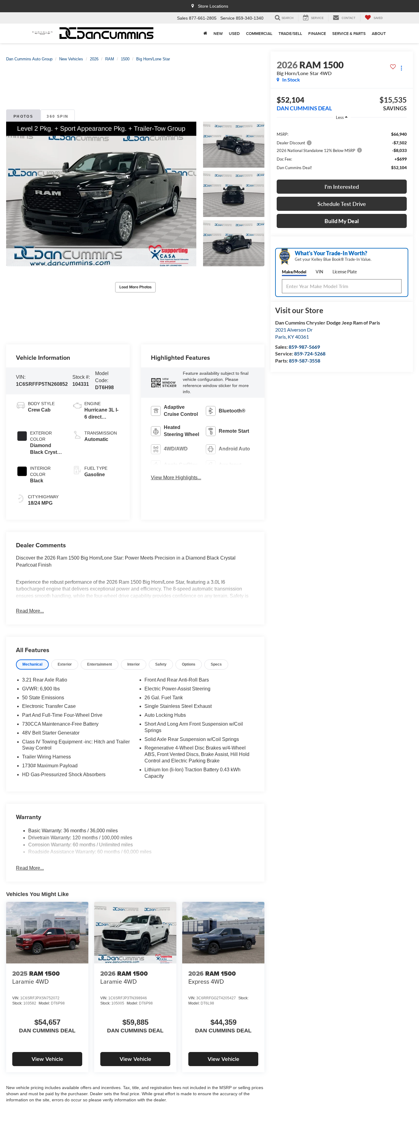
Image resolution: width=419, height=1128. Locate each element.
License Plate (345, 271)
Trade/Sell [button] (290, 33)
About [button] (379, 33)
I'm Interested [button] (342, 186)
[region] (342, 150)
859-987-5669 (304, 347)
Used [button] (234, 33)
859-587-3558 (304, 360)
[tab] (32, 664)
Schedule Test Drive (341, 203)
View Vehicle (47, 1059)
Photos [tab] (23, 116)
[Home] (205, 33)
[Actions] (401, 68)
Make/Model (294, 271)
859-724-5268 (309, 353)
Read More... (30, 610)
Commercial (259, 33)
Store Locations (212, 6)
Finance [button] (317, 33)
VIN (319, 271)
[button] (101, 194)
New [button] (218, 33)
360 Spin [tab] (57, 116)
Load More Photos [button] (135, 287)
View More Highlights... (176, 477)
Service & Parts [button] (349, 33)
